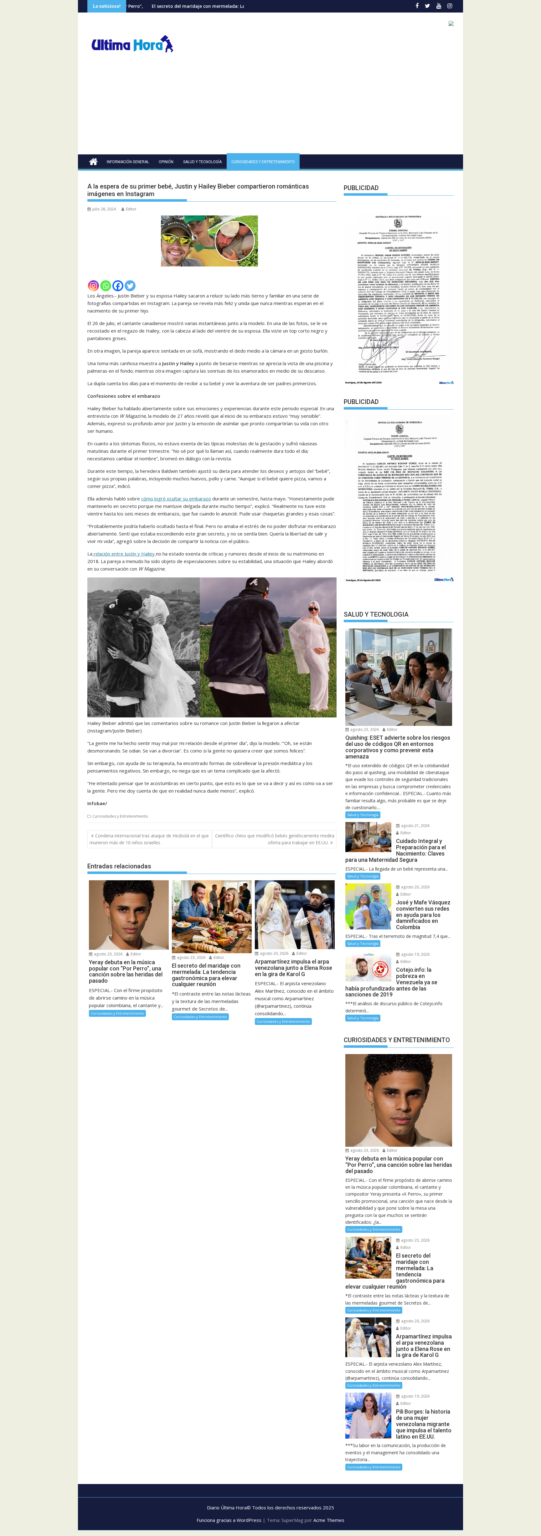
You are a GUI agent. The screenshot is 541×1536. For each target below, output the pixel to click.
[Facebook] (117, 285)
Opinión (166, 162)
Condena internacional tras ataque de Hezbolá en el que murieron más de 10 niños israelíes (149, 839)
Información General (128, 162)
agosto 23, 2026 (107, 954)
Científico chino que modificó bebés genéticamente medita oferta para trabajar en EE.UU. (274, 839)
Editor (131, 209)
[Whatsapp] (105, 285)
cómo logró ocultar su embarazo (176, 498)
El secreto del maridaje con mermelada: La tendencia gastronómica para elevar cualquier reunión (180, 6)
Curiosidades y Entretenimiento (263, 162)
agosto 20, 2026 (273, 953)
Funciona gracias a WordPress (229, 1520)
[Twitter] (130, 285)
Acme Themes (328, 1520)
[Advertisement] (270, 107)
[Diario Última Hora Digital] (93, 161)
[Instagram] (93, 285)
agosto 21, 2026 (415, 825)
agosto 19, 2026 (415, 954)
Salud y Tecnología (202, 162)
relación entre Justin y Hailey (124, 554)
